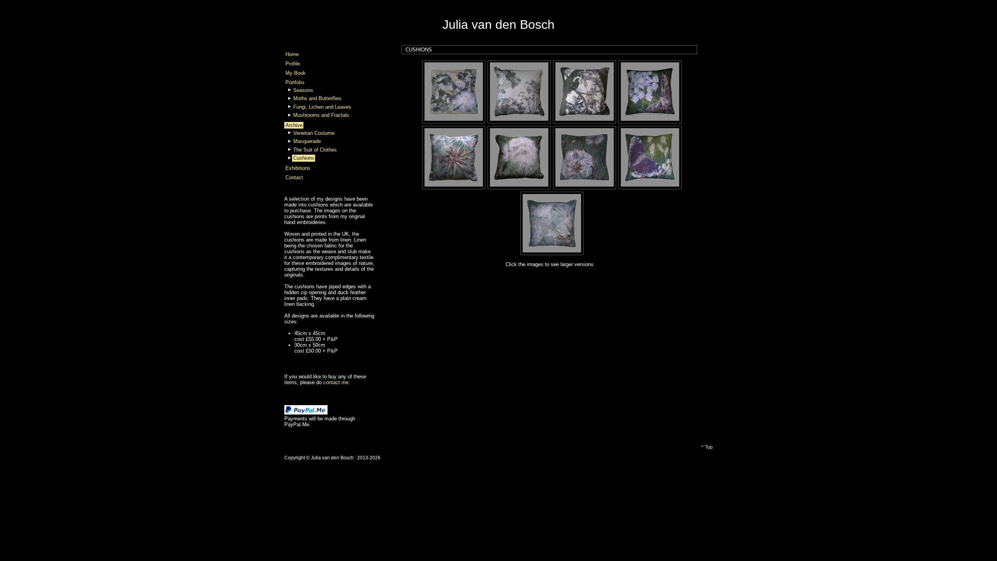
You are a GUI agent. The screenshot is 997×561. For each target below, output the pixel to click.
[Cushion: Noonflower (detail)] (552, 223)
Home (292, 54)
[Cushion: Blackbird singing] (584, 91)
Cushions (303, 158)
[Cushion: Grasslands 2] (519, 157)
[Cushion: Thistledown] (454, 91)
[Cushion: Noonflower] (454, 157)
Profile (292, 64)
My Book (295, 73)
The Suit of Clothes (315, 150)
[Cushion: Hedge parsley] (519, 91)
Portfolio (294, 82)
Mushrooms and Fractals (321, 115)
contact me (336, 382)
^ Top (707, 447)
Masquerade (307, 141)
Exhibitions (297, 168)
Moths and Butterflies (317, 98)
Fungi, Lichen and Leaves (322, 107)
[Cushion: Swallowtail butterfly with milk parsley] (650, 91)
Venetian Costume (314, 133)
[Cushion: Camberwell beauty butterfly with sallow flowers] (650, 157)
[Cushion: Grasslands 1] (584, 157)
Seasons (303, 90)
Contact (294, 177)
